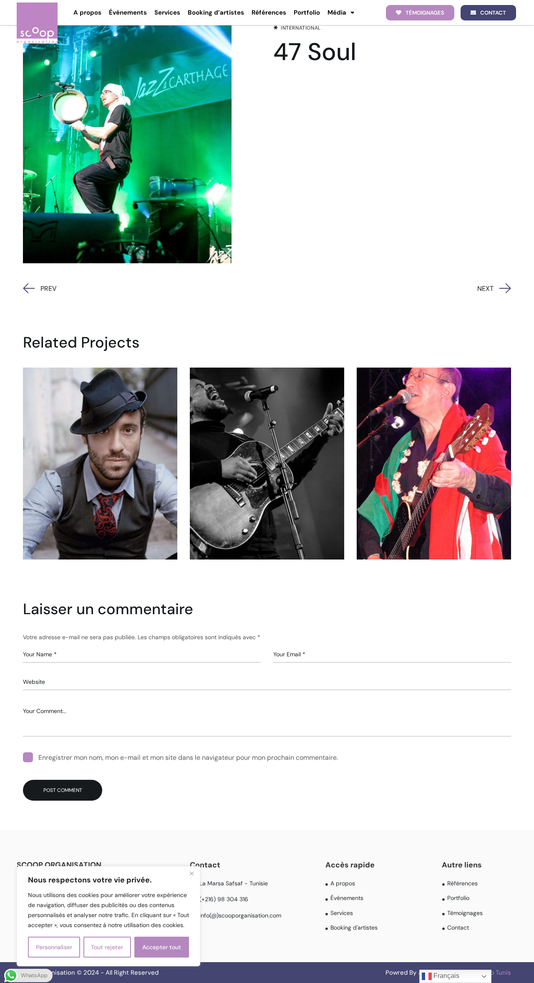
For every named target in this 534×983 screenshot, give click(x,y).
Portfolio (307, 12)
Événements (128, 12)
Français (445, 975)
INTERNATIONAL (301, 28)
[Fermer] (191, 873)
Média (336, 12)
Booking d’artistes (216, 12)
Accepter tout (161, 947)
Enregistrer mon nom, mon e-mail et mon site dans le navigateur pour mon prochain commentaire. (188, 757)
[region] (108, 916)
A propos (87, 12)
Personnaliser (54, 947)
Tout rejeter (107, 947)
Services (167, 12)
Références (269, 12)
